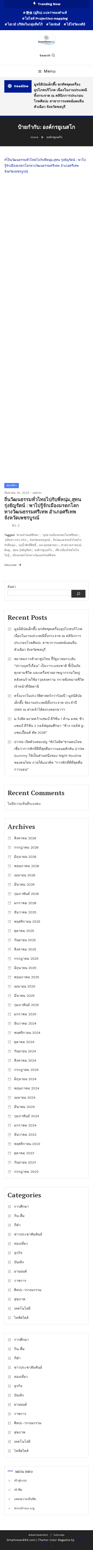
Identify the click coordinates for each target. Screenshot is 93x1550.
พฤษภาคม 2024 (26, 1088)
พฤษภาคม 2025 (26, 977)
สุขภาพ (19, 1299)
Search (45, 55)
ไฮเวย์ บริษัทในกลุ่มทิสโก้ (25, 24)
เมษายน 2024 (24, 1097)
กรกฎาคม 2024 (26, 1070)
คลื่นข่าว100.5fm (16, 540)
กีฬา (17, 1225)
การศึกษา (21, 1206)
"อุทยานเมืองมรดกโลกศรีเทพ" (60, 535)
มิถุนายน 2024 (25, 1079)
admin (37, 492)
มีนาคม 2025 (24, 996)
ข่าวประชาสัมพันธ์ (28, 1234)
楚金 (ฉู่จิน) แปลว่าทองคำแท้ (46, 13)
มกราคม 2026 (25, 903)
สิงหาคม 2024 (25, 1060)
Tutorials (58, 1534)
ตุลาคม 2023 (24, 1153)
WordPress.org (24, 1508)
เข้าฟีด (18, 1489)
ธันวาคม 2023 (25, 1135)
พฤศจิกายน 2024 (27, 1033)
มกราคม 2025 (25, 1014)
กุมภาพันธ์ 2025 (26, 1005)
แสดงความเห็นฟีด (25, 1499)
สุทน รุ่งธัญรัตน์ (22, 550)
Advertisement (38, 1534)
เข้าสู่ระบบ (20, 1480)
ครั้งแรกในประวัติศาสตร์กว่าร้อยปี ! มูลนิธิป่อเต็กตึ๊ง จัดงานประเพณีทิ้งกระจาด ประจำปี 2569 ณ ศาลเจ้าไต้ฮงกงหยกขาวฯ (48, 703)
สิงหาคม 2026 (25, 838)
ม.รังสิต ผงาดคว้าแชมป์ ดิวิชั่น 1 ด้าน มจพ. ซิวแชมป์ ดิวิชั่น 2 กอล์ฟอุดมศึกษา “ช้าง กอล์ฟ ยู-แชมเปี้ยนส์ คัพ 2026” (49, 726)
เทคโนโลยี (22, 1308)
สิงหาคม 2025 (25, 949)
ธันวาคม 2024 (25, 1023)
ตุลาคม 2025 (24, 931)
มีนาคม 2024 (24, 1107)
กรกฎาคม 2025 (26, 958)
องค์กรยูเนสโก (43, 550)
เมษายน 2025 (24, 986)
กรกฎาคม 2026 (26, 847)
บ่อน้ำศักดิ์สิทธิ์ (27, 545)
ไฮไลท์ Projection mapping (46, 18)
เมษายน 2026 (24, 875)
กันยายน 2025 (25, 940)
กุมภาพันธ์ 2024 (26, 1116)
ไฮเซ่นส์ (54, 24)
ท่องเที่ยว (11, 485)
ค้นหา (12, 587)
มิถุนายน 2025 (25, 968)
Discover (11, 565)
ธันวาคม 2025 (25, 912)
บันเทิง (19, 1262)
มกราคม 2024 (25, 1125)
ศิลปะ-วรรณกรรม (28, 1290)
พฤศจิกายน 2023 (27, 1144)
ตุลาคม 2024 (24, 1042)
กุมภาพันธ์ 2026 (26, 894)
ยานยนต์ (20, 1271)
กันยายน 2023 (25, 1162)
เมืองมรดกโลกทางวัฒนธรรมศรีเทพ (34, 555)
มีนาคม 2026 (24, 884)
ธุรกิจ (18, 1253)
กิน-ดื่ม (19, 1216)
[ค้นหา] (78, 594)
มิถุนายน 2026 (25, 857)
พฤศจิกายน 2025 (27, 921)
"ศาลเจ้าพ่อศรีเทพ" (27, 535)
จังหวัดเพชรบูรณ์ (40, 540)
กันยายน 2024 (25, 1051)
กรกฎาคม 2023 (26, 1172)
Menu (50, 71)
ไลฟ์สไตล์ (21, 1318)
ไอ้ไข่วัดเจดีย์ (76, 24)
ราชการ (20, 1281)
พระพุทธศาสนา (48, 545)
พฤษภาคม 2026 (26, 866)
